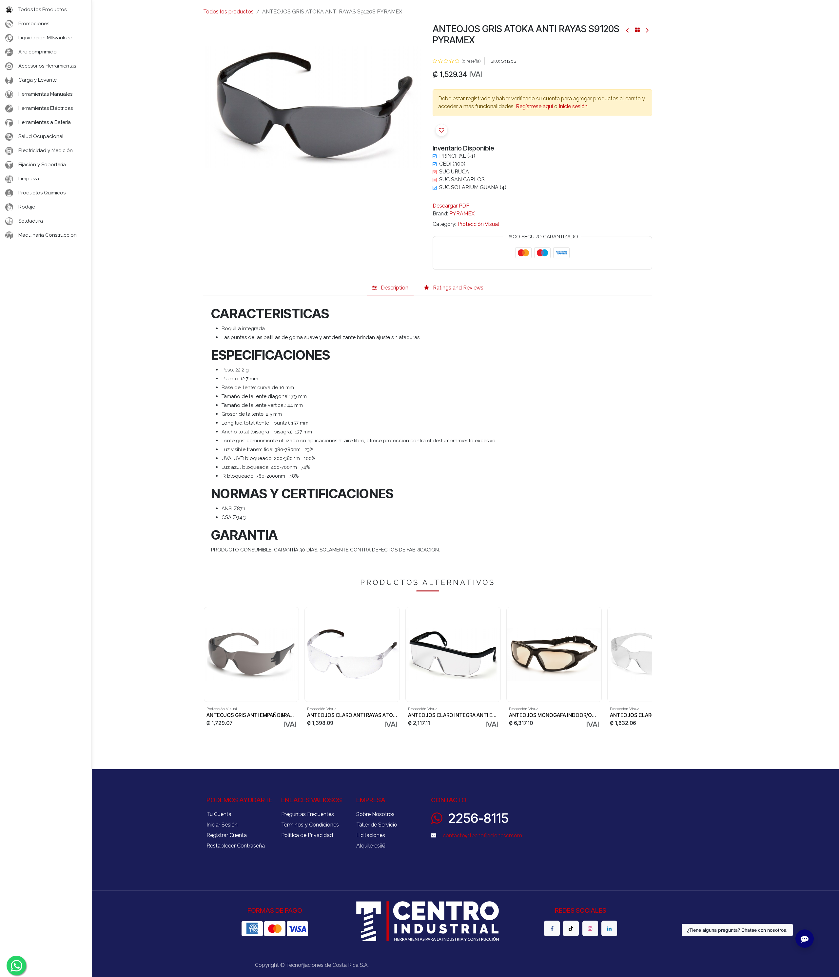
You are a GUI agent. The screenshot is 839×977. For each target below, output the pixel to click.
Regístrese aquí (534, 106)
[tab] (390, 288)
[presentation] (205, 668)
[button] (441, 130)
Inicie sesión (573, 106)
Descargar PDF (451, 206)
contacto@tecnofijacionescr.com (482, 835)
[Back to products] (637, 30)
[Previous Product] (627, 30)
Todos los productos (228, 12)
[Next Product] (646, 30)
